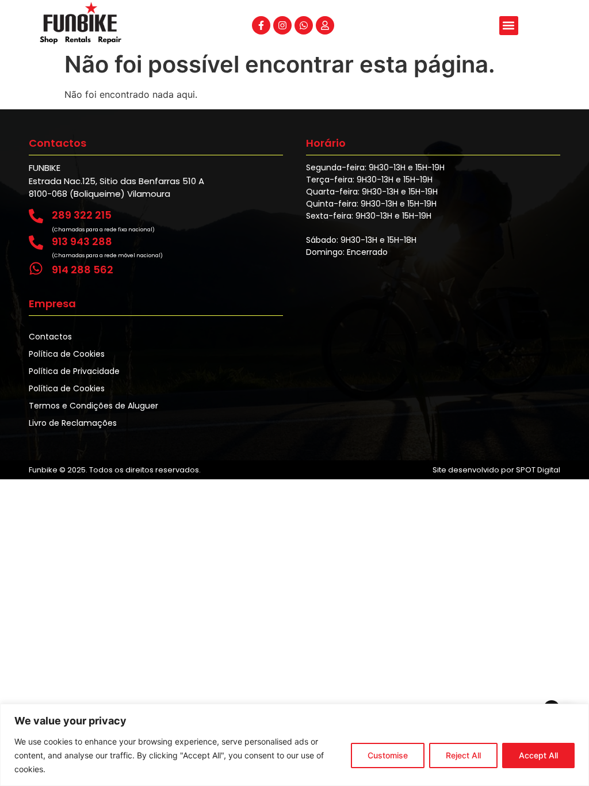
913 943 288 (82, 241)
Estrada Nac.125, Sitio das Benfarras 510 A (116, 181)
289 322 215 (82, 215)
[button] (508, 25)
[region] (294, 745)
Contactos (50, 336)
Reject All (463, 755)
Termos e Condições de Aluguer (93, 405)
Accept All (538, 755)
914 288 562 (82, 269)
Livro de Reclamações (73, 423)
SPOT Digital (538, 469)
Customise (388, 755)
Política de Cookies (67, 354)
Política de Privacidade (74, 371)
